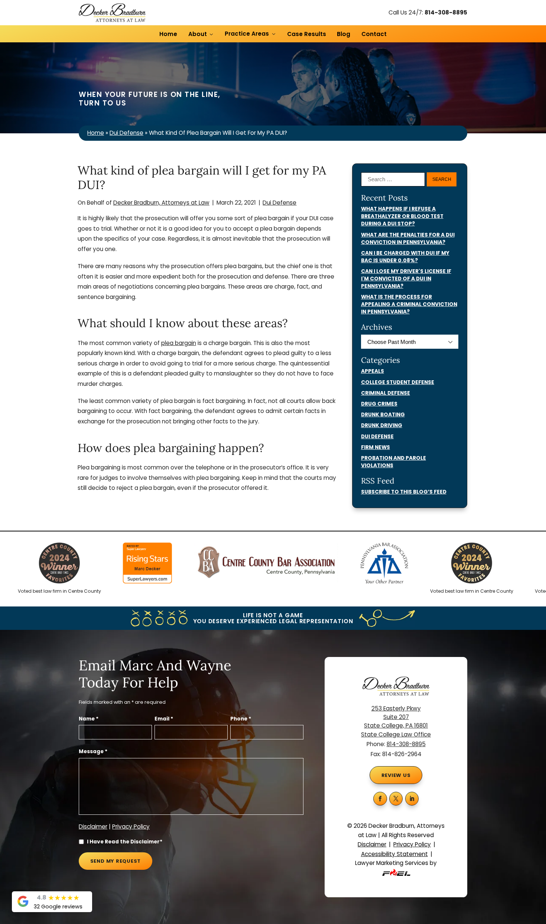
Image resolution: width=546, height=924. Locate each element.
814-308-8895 (446, 12)
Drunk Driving (381, 425)
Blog (343, 34)
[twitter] (396, 799)
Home (168, 34)
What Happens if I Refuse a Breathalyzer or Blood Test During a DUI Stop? (402, 216)
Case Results (306, 34)
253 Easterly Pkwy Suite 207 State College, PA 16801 (396, 717)
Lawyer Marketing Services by (396, 863)
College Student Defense (397, 382)
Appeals (372, 371)
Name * (88, 718)
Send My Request (115, 861)
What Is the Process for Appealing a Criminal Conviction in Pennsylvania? (409, 304)
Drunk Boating (383, 414)
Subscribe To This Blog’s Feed (403, 491)
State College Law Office (396, 734)
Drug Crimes (379, 403)
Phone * (240, 718)
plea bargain (178, 343)
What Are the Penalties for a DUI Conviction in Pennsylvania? (408, 238)
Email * (164, 718)
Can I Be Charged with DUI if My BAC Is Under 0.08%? (405, 257)
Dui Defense (126, 133)
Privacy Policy (131, 826)
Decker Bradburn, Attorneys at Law (161, 202)
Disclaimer (93, 826)
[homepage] (112, 13)
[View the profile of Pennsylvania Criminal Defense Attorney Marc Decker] (130, 565)
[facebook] (380, 799)
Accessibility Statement (394, 854)
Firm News (375, 447)
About (197, 34)
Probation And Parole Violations (393, 462)
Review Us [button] (396, 775)
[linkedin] (412, 799)
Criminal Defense (385, 393)
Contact (374, 34)
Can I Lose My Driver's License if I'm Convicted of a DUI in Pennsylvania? (406, 279)
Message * (93, 751)
